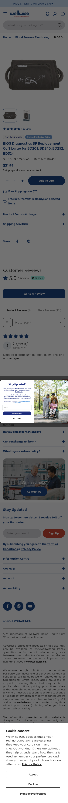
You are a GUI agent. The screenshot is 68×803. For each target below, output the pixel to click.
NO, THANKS (17, 418)
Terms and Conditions (25, 401)
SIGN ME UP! (17, 413)
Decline (33, 784)
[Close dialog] (65, 382)
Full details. (18, 392)
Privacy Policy (32, 764)
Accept (33, 774)
